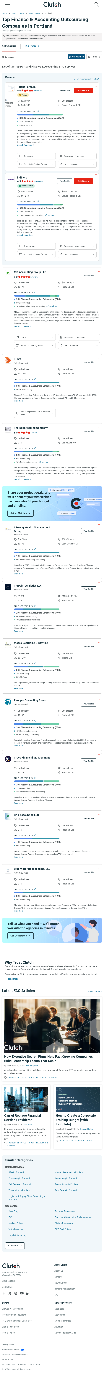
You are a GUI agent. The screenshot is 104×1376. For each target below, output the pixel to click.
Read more (18, 401)
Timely (23, 337)
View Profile (65, 90)
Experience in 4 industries (74, 246)
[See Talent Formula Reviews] (27, 90)
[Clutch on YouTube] (22, 1293)
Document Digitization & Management (73, 1217)
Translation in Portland (19, 1190)
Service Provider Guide (65, 1332)
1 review (33, 433)
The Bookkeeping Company (31, 427)
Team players (29, 246)
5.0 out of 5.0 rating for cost (35, 164)
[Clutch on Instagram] (16, 1293)
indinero (22, 177)
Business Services (16, 1077)
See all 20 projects (25, 235)
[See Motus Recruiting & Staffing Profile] (8, 644)
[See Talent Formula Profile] (11, 88)
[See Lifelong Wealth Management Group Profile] (8, 529)
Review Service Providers (14, 1315)
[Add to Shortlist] (96, 85)
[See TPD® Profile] (8, 360)
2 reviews (38, 91)
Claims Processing (64, 1223)
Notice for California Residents (14, 1354)
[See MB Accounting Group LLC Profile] (8, 273)
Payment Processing (65, 1211)
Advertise (58, 1326)
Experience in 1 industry (74, 156)
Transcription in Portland (67, 1184)
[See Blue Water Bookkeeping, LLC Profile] (8, 870)
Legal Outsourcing (17, 1235)
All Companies (9, 46)
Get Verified (59, 1315)
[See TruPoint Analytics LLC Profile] (8, 587)
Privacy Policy (8, 1345)
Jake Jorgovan (31, 1066)
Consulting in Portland (19, 1178)
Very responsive (71, 164)
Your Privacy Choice (10, 1349)
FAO (10, 1217)
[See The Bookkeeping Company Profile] (8, 429)
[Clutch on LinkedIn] (28, 1293)
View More (13, 1245)
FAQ (56, 1294)
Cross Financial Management (32, 757)
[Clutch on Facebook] (4, 1293)
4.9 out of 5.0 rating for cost (35, 254)
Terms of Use (7, 1359)
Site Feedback (8, 1281)
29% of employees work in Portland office (35, 413)
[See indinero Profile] (11, 179)
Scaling (53, 1077)
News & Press (60, 1283)
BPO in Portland (16, 1172)
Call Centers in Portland (20, 1184)
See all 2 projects (24, 145)
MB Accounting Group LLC (30, 272)
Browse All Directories (12, 1309)
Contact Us (7, 1287)
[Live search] (96, 4)
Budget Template (87, 1141)
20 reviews (38, 181)
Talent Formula (26, 87)
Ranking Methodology (64, 1288)
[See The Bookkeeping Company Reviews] (24, 432)
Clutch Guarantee (62, 1320)
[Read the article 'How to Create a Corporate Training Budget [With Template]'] (78, 1117)
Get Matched (78, 57)
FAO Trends (30, 46)
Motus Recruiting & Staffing (31, 643)
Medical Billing (16, 1223)
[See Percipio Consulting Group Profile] (8, 701)
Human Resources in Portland (69, 1172)
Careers (58, 1277)
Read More (12, 979)
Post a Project (8, 1332)
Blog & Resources (10, 1326)
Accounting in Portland (66, 1178)
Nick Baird (28, 1125)
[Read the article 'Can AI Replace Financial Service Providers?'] (26, 1117)
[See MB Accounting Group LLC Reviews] (24, 277)
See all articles (95, 991)
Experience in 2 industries (74, 337)
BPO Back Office (63, 1229)
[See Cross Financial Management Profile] (8, 759)
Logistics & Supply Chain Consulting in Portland (27, 1198)
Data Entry (14, 1211)
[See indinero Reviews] (27, 181)
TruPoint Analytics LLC (28, 585)
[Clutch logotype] (52, 4)
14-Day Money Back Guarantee (17, 1320)
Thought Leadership (37, 1077)
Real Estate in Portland (66, 1190)
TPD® (17, 358)
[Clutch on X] (10, 1293)
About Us (58, 1271)
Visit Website (83, 90)
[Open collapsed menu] (7, 4)
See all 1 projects (21, 479)
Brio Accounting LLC (26, 815)
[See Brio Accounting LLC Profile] (8, 816)
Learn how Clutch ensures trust (30, 38)
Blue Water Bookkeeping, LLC (32, 868)
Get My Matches (18, 513)
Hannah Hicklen (86, 1129)
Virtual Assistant (16, 1229)
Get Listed (59, 1309)
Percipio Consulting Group (30, 700)
